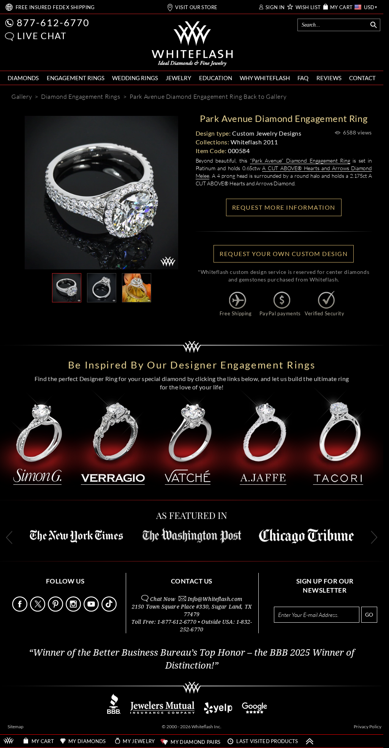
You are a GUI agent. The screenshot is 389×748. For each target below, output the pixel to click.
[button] (9, 36)
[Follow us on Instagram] (74, 609)
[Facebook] (114, 314)
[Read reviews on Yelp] (218, 711)
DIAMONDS (23, 77)
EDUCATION (215, 77)
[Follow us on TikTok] (109, 609)
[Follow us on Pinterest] (56, 609)
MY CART (341, 7)
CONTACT (362, 77)
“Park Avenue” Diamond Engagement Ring (300, 160)
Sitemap (16, 726)
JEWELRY (178, 77)
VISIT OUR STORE (196, 7)
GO (369, 614)
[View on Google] (255, 711)
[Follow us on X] (38, 609)
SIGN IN (275, 7)
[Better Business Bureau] (114, 711)
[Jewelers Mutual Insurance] (162, 711)
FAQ (302, 77)
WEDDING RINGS (135, 77)
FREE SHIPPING (55, 7)
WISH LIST (308, 7)
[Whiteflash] (192, 44)
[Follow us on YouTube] (92, 609)
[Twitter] (137, 314)
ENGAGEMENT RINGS (75, 77)
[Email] (67, 315)
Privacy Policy (367, 726)
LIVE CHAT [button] (42, 35)
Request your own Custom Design (284, 253)
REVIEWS (329, 77)
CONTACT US (191, 581)
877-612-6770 (53, 22)
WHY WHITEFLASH (265, 77)
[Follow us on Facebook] (20, 609)
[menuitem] (23, 78)
